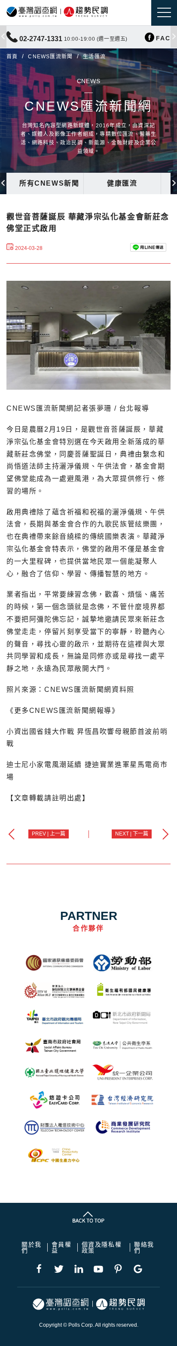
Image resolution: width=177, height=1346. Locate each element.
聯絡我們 (144, 1247)
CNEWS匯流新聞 (50, 56)
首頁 (12, 56)
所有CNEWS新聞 (49, 183)
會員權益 (62, 1247)
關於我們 (31, 1247)
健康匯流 (122, 183)
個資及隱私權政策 (102, 1247)
